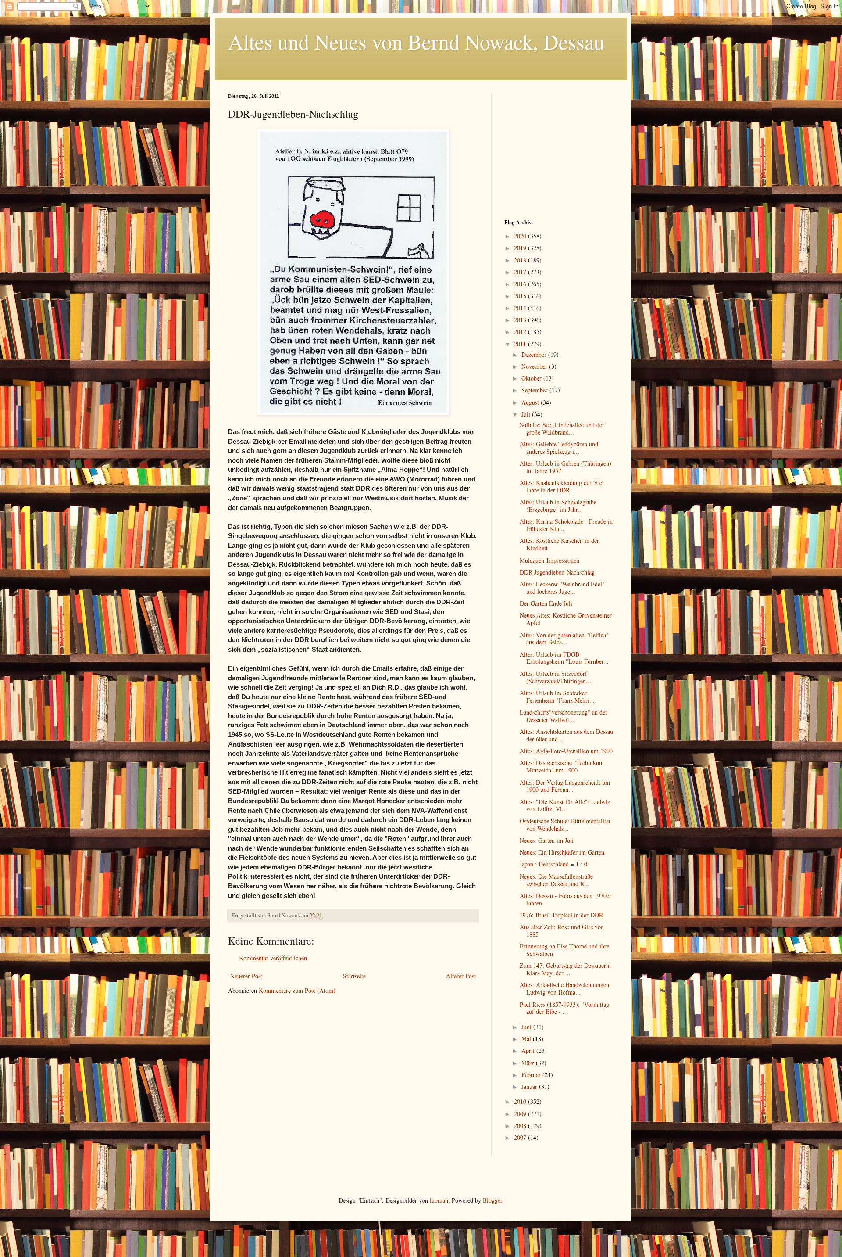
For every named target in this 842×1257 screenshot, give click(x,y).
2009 (521, 1114)
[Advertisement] (559, 148)
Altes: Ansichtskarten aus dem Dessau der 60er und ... (566, 735)
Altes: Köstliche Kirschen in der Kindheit (559, 544)
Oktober (532, 378)
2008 (521, 1125)
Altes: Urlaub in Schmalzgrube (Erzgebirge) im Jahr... (558, 506)
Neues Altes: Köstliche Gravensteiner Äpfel (566, 619)
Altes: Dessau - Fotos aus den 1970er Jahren (565, 899)
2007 (521, 1137)
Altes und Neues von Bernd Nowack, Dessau (416, 41)
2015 (521, 296)
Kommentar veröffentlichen (273, 958)
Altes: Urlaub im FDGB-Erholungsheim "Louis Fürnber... (564, 658)
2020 (521, 236)
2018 (521, 260)
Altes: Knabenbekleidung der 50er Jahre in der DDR (562, 486)
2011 (521, 344)
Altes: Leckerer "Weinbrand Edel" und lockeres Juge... (562, 588)
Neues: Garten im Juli (547, 840)
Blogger (492, 1200)
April (528, 1050)
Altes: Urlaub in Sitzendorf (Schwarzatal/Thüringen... (555, 677)
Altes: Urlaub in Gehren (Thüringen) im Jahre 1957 (565, 467)
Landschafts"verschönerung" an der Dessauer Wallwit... (563, 716)
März (528, 1063)
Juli (526, 414)
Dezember (534, 354)
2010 (521, 1101)
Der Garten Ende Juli (546, 603)
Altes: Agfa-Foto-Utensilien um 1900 (566, 751)
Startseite (354, 976)
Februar (531, 1074)
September (535, 390)
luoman (439, 1200)
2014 (521, 308)
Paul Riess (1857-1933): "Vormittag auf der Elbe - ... (564, 1008)
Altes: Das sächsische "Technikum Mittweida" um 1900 (562, 766)
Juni (527, 1027)
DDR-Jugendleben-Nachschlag (557, 572)
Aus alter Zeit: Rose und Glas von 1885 (562, 930)
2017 (521, 272)
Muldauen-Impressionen (549, 560)
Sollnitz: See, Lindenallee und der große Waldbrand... (562, 428)
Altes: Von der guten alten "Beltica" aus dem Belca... (564, 638)
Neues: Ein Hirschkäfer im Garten (562, 852)
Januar (530, 1086)
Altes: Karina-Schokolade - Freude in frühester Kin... (566, 525)
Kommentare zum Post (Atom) (297, 990)
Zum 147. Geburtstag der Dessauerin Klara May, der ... (565, 969)
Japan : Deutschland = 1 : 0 (553, 864)
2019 (521, 248)
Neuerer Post (246, 976)
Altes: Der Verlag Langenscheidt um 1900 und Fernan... (565, 786)
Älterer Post (461, 976)
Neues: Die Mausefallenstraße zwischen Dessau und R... (556, 880)
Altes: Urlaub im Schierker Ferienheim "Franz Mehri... (557, 696)
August (531, 402)
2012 (521, 331)
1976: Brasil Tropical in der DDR (561, 915)
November (535, 366)
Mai (527, 1038)
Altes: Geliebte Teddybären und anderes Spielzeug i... (559, 448)
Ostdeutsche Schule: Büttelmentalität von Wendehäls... (565, 825)
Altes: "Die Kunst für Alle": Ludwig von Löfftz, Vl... (565, 805)
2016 (521, 284)
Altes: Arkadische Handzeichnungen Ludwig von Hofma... (564, 988)
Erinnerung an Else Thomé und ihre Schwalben (564, 950)
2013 (521, 320)
